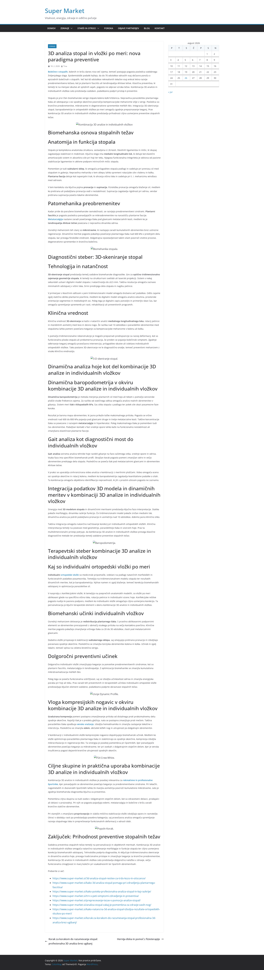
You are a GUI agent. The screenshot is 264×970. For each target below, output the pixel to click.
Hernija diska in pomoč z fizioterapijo (138, 939)
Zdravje (65, 28)
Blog (147, 28)
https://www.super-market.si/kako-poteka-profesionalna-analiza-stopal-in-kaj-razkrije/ (102, 891)
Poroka (108, 28)
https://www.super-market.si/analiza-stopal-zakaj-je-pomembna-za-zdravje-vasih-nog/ (102, 904)
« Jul (170, 92)
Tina (65, 66)
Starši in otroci (86, 28)
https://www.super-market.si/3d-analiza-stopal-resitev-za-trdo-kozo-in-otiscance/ (99, 878)
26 (186, 78)
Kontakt (160, 28)
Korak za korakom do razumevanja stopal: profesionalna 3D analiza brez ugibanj (73, 941)
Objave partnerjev (128, 28)
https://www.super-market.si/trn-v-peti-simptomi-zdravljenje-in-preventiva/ (96, 896)
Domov (51, 28)
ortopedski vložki (70, 574)
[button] (71, 28)
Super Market (64, 10)
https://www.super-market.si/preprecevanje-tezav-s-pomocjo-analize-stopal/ (97, 900)
